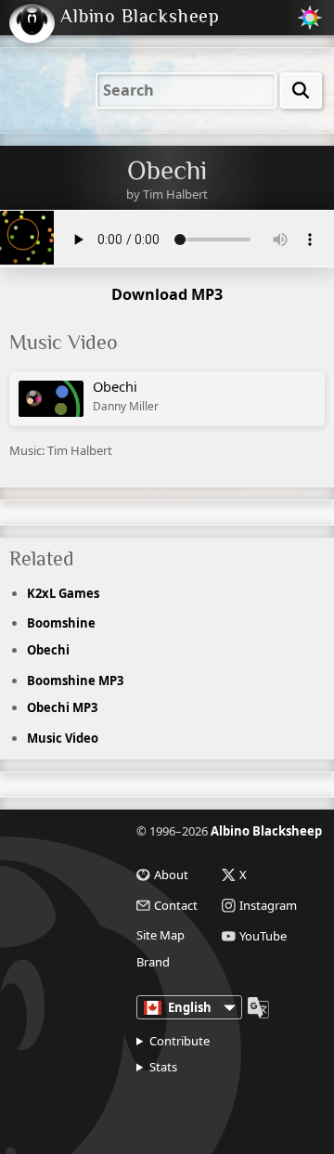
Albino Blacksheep (266, 831)
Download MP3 (167, 294)
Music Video (62, 738)
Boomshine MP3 (75, 680)
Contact (176, 906)
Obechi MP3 (62, 707)
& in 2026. (205, 1105)
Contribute (179, 1040)
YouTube (263, 936)
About (171, 875)
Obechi (126, 395)
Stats (163, 1066)
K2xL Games (63, 593)
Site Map (160, 935)
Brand (153, 962)
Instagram (268, 906)
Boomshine (61, 623)
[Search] (301, 90)
